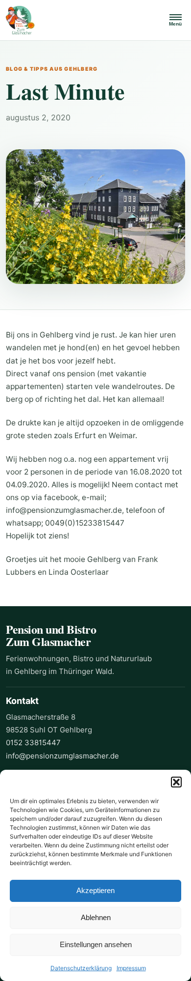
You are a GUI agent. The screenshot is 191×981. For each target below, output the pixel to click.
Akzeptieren (95, 890)
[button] (176, 782)
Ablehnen (96, 917)
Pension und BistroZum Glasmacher (51, 635)
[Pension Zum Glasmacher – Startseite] (81, 20)
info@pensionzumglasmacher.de (62, 755)
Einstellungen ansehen (96, 944)
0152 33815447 (33, 742)
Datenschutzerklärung (81, 968)
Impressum (131, 968)
